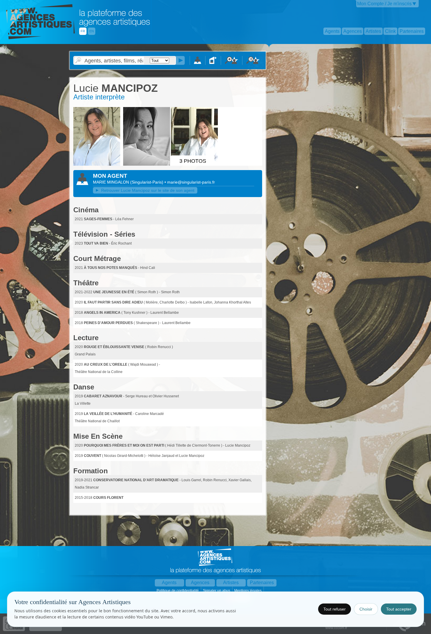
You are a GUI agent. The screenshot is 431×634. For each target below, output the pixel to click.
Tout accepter (398, 609)
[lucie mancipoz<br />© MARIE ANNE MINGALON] (97, 164)
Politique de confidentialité (178, 591)
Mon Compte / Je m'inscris (384, 3)
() (147, 182)
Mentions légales (248, 591)
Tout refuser (334, 609)
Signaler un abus (217, 591)
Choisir (365, 609)
